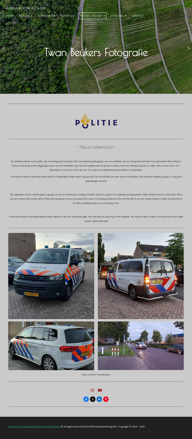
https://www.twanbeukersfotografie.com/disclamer (34, 426)
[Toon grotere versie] (51, 276)
